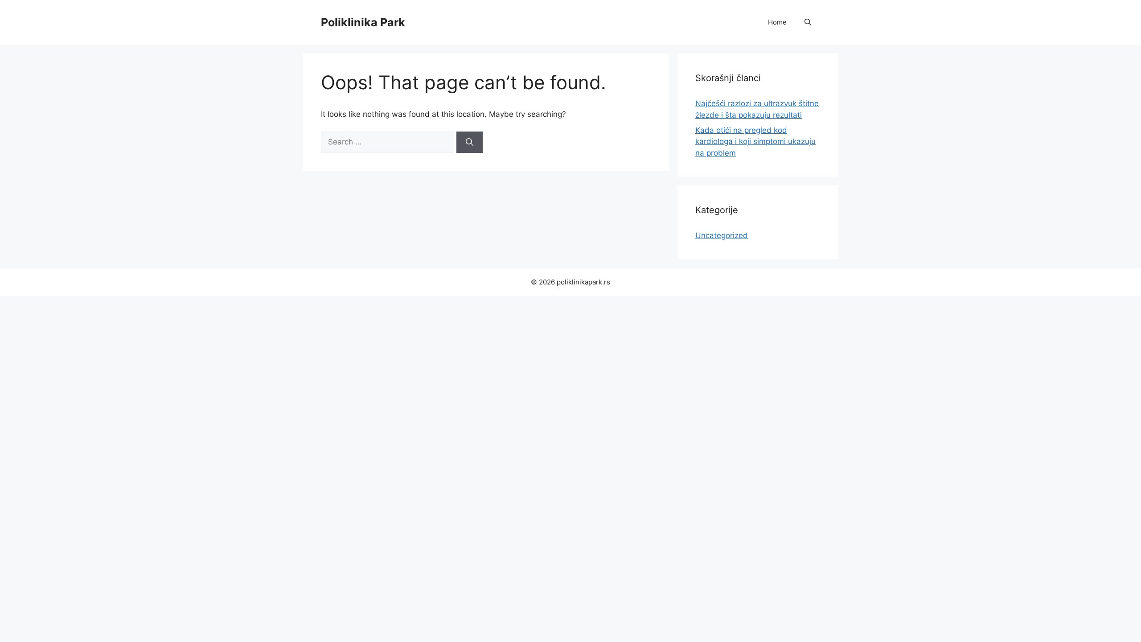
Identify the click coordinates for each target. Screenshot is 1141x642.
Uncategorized (721, 235)
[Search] (469, 142)
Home (777, 22)
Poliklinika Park (363, 22)
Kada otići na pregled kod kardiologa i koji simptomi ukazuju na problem (755, 141)
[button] (808, 22)
